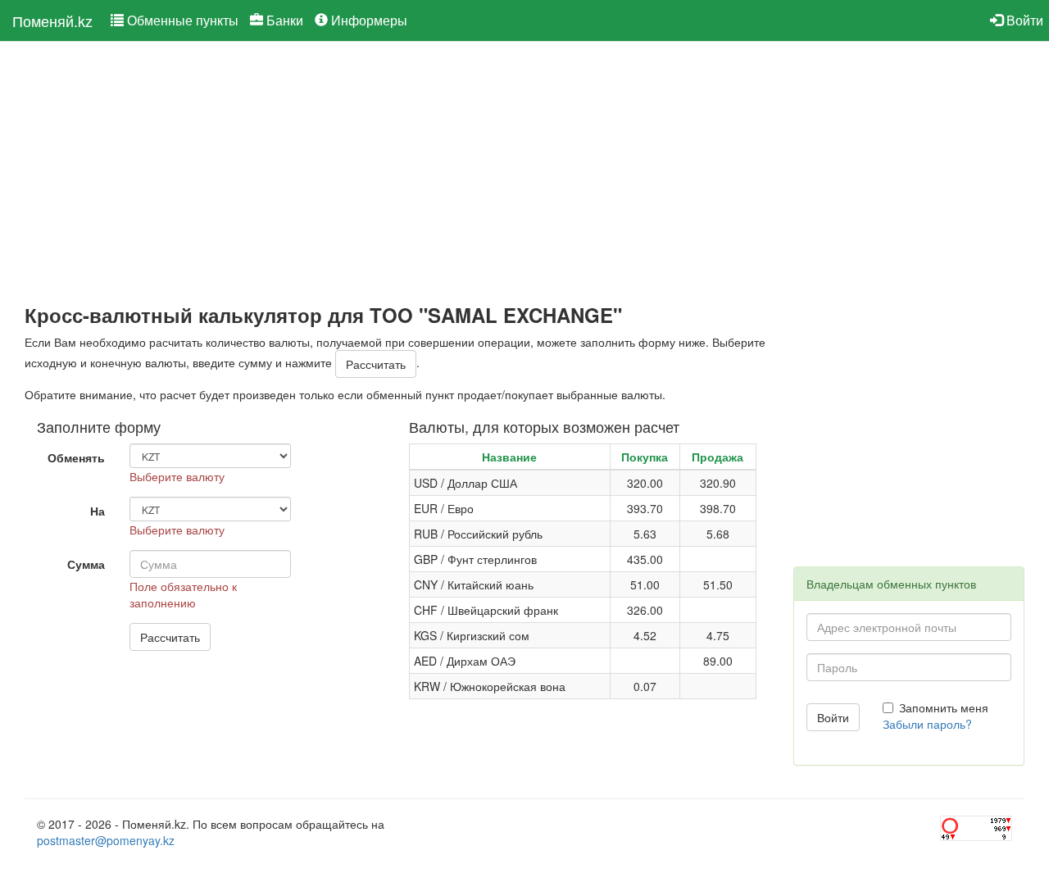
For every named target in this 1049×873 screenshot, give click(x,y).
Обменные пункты (181, 20)
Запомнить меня (943, 707)
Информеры (367, 20)
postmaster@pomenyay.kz (106, 840)
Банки (283, 20)
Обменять (76, 457)
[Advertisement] (397, 173)
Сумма (86, 564)
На (97, 510)
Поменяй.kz (52, 20)
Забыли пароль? (927, 724)
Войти (1023, 20)
